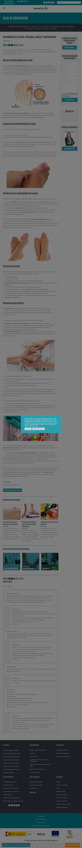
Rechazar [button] (41, 428)
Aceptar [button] (35, 428)
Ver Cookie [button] (28, 428)
